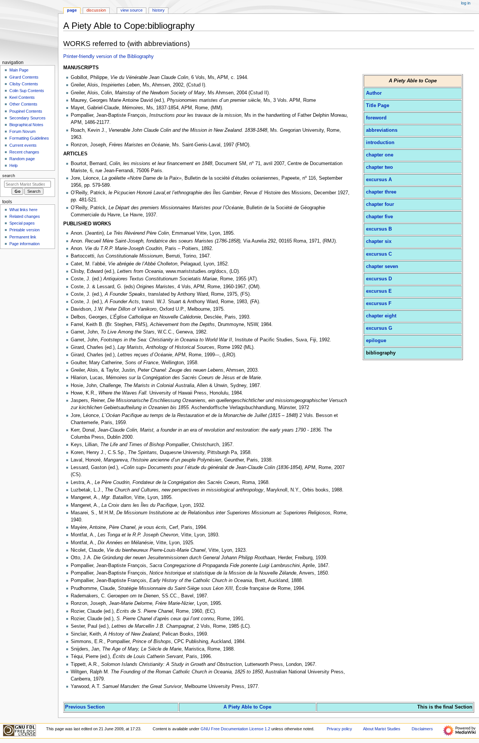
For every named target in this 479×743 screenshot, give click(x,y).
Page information (24, 243)
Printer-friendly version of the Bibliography (108, 56)
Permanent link (22, 237)
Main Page (18, 70)
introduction (380, 142)
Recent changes (24, 152)
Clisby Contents (23, 84)
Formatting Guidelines (29, 138)
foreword (376, 118)
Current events (23, 145)
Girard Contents (24, 77)
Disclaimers (422, 729)
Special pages (22, 223)
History (158, 10)
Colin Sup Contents (26, 90)
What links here (23, 209)
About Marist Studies (381, 729)
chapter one (379, 155)
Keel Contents (22, 97)
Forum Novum (22, 131)
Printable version (24, 230)
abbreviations (381, 130)
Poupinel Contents (25, 111)
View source (131, 10)
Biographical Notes (26, 124)
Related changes (24, 216)
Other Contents (23, 104)
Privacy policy (339, 729)
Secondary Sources (27, 118)
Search (8, 175)
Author (374, 93)
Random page (22, 158)
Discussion (96, 10)
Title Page (377, 105)
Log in (465, 3)
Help (13, 165)
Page (72, 10)
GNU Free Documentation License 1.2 (235, 729)
